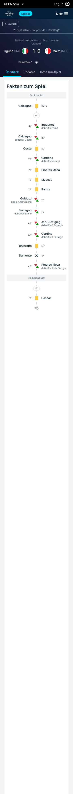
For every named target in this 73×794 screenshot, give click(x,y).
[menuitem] (35, 14)
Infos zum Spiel (50, 71)
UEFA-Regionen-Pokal (9, 13)
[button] (61, 14)
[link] (25, 14)
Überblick (12, 71)
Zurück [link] (12, 23)
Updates (29, 71)
